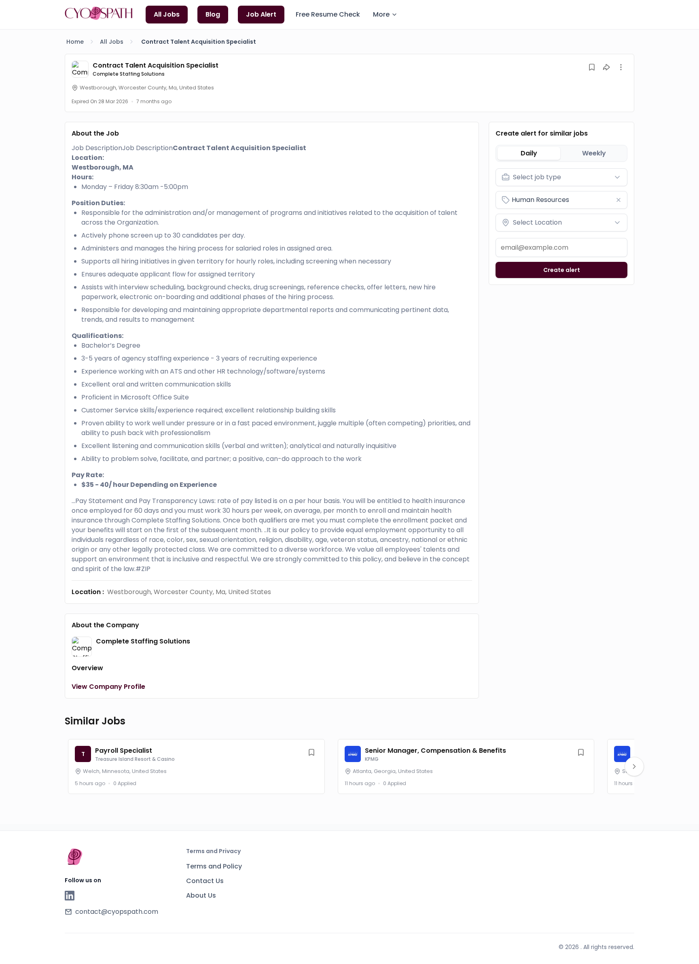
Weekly (594, 153)
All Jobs (111, 42)
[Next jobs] (634, 766)
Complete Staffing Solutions (129, 73)
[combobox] (561, 177)
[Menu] (620, 67)
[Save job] (591, 67)
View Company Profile (108, 686)
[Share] (606, 67)
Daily (529, 153)
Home (75, 42)
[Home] (99, 13)
